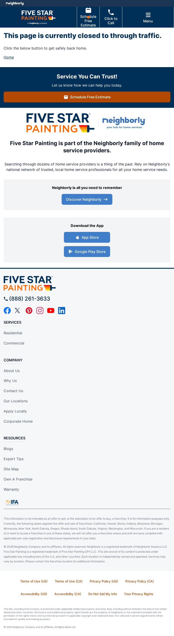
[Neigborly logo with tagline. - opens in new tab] (125, 123)
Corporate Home (18, 421)
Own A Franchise (18, 479)
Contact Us (13, 391)
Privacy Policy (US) (104, 581)
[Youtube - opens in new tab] (50, 310)
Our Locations (16, 401)
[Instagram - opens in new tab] (40, 310)
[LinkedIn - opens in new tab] (61, 310)
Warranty (11, 489)
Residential (13, 333)
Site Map (11, 469)
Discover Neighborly (84, 199)
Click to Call (111, 20)
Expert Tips (14, 459)
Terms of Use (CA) (68, 581)
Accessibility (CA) (67, 594)
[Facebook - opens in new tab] (7, 310)
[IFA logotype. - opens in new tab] (12, 502)
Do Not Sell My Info (102, 594)
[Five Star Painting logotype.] (87, 283)
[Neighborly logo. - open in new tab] (14, 3)
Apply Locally (15, 411)
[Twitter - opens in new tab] (18, 310)
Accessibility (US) (34, 594)
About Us (12, 370)
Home (9, 57)
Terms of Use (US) (34, 581)
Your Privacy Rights (138, 594)
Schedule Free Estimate (88, 20)
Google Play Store (90, 251)
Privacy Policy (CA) (139, 581)
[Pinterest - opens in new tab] (29, 310)
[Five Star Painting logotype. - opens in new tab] (60, 122)
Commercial (14, 343)
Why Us (10, 380)
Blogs (8, 448)
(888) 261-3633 (29, 298)
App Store (90, 237)
